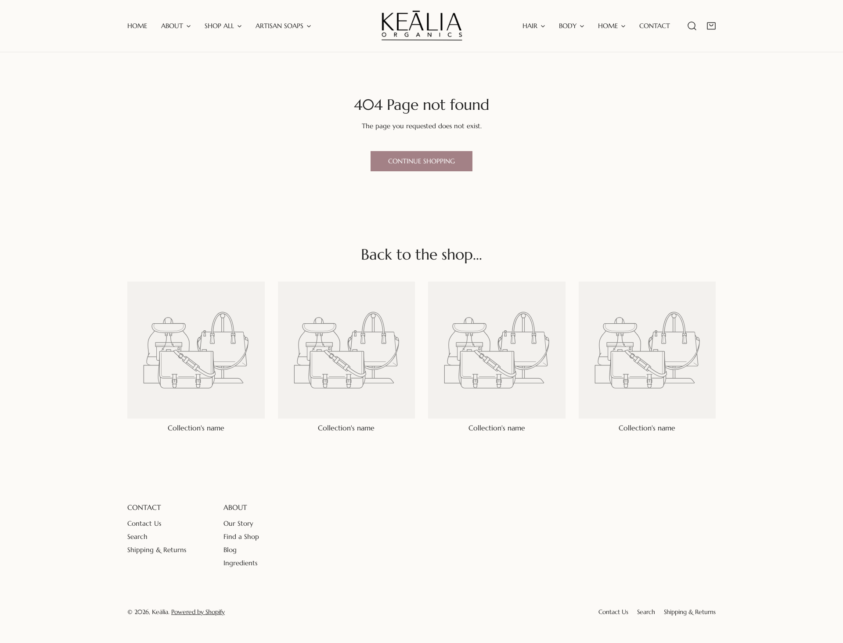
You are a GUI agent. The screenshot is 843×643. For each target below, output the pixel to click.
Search (137, 536)
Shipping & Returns (156, 549)
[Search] (692, 26)
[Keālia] (422, 26)
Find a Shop (241, 536)
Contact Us (144, 523)
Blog (230, 549)
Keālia (160, 612)
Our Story (238, 523)
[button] (711, 26)
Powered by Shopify (198, 612)
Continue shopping (421, 161)
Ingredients (240, 563)
